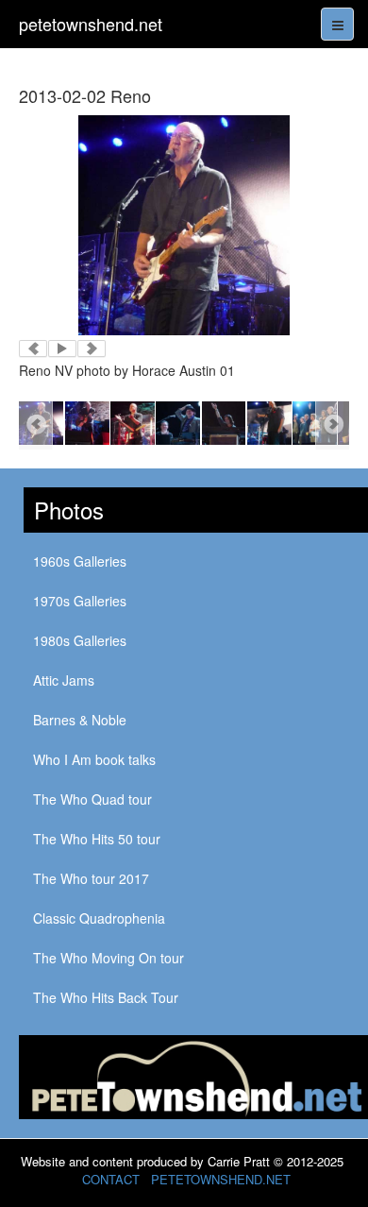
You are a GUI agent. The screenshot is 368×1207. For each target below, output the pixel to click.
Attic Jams (63, 680)
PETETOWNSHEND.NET (221, 1179)
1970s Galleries (79, 600)
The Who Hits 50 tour (96, 838)
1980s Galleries (79, 640)
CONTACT (111, 1179)
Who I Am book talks (94, 759)
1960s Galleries (79, 561)
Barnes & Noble (79, 719)
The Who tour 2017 (91, 878)
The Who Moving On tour (108, 957)
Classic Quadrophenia (99, 918)
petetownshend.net (90, 23)
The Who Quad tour (92, 799)
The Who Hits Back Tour (105, 997)
